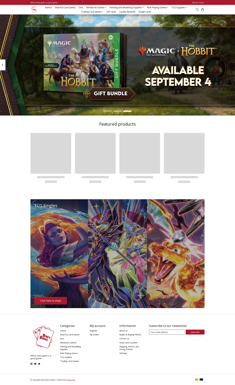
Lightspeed (71, 380)
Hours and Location (128, 342)
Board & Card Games (65, 7)
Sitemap (123, 353)
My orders (94, 334)
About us (123, 330)
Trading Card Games (69, 361)
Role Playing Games (69, 353)
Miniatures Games (68, 342)
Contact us (124, 338)
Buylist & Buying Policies (130, 334)
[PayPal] (197, 379)
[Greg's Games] (34, 9)
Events (48, 7)
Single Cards (145, 11)
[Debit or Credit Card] (201, 379)
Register (93, 330)
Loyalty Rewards (127, 11)
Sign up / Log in (198, 2)
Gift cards (111, 11)
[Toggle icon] (197, 9)
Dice (81, 7)
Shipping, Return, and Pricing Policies (129, 348)
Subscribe (195, 332)
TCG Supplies (66, 357)
